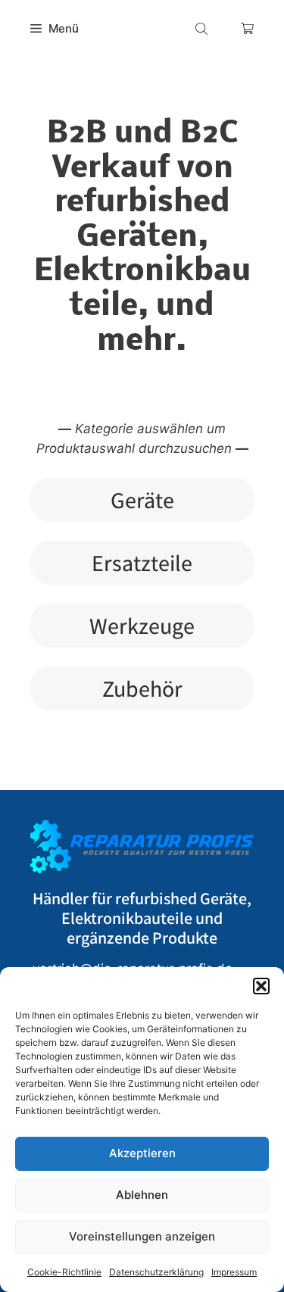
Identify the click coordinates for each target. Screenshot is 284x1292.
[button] (261, 986)
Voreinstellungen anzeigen (142, 1236)
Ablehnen (142, 1194)
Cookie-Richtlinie (64, 1272)
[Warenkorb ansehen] (247, 28)
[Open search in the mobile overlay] (203, 28)
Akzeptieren (142, 1153)
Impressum (234, 1272)
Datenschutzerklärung (156, 1272)
